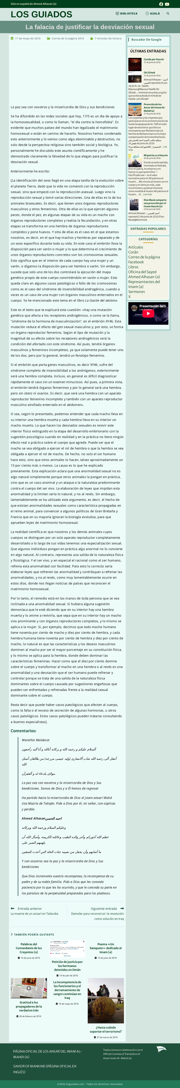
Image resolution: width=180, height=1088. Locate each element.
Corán (133, 252)
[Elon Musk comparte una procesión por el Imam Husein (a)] (135, 205)
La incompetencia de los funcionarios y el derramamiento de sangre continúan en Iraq (67, 990)
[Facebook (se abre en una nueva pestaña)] (161, 4)
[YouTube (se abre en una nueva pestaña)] (166, 4)
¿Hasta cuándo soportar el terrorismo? (106, 1029)
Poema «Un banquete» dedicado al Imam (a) (106, 948)
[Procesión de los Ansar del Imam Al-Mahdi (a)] (135, 109)
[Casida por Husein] (135, 64)
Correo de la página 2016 (68, 38)
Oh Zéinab (149, 72)
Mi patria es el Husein (156, 155)
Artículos (135, 247)
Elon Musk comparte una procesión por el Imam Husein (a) (155, 203)
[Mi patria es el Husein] (135, 160)
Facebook (136, 262)
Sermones (136, 291)
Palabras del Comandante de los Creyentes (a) (29, 948)
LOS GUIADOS (41, 14)
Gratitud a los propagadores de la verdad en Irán (29, 1006)
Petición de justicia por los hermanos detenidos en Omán (67, 966)
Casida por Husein (154, 59)
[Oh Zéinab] (135, 77)
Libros (133, 267)
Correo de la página (144, 257)
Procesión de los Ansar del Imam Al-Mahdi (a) (155, 107)
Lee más (147, 194)
